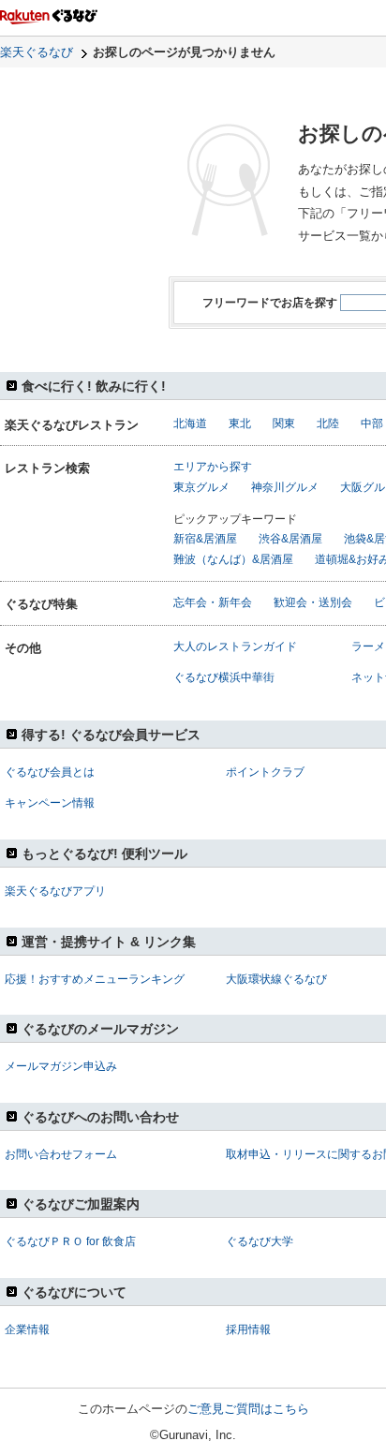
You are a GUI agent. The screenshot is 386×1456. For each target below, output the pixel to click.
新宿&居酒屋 (205, 538)
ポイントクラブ (265, 772)
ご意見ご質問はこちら (248, 1409)
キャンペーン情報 (50, 803)
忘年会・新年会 (212, 602)
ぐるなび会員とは (50, 772)
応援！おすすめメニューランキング (95, 979)
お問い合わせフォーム (61, 1154)
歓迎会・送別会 (313, 602)
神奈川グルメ (285, 487)
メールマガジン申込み (61, 1066)
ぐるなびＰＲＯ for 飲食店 (70, 1241)
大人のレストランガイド (235, 646)
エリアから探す (212, 466)
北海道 (190, 423)
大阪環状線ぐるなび (276, 979)
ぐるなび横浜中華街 (224, 677)
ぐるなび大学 (259, 1241)
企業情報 (27, 1329)
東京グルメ (201, 487)
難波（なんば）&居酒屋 (233, 559)
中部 (372, 423)
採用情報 (248, 1329)
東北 (240, 423)
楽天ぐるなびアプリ (55, 891)
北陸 (328, 423)
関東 (284, 423)
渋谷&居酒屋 (290, 538)
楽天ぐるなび (36, 52)
